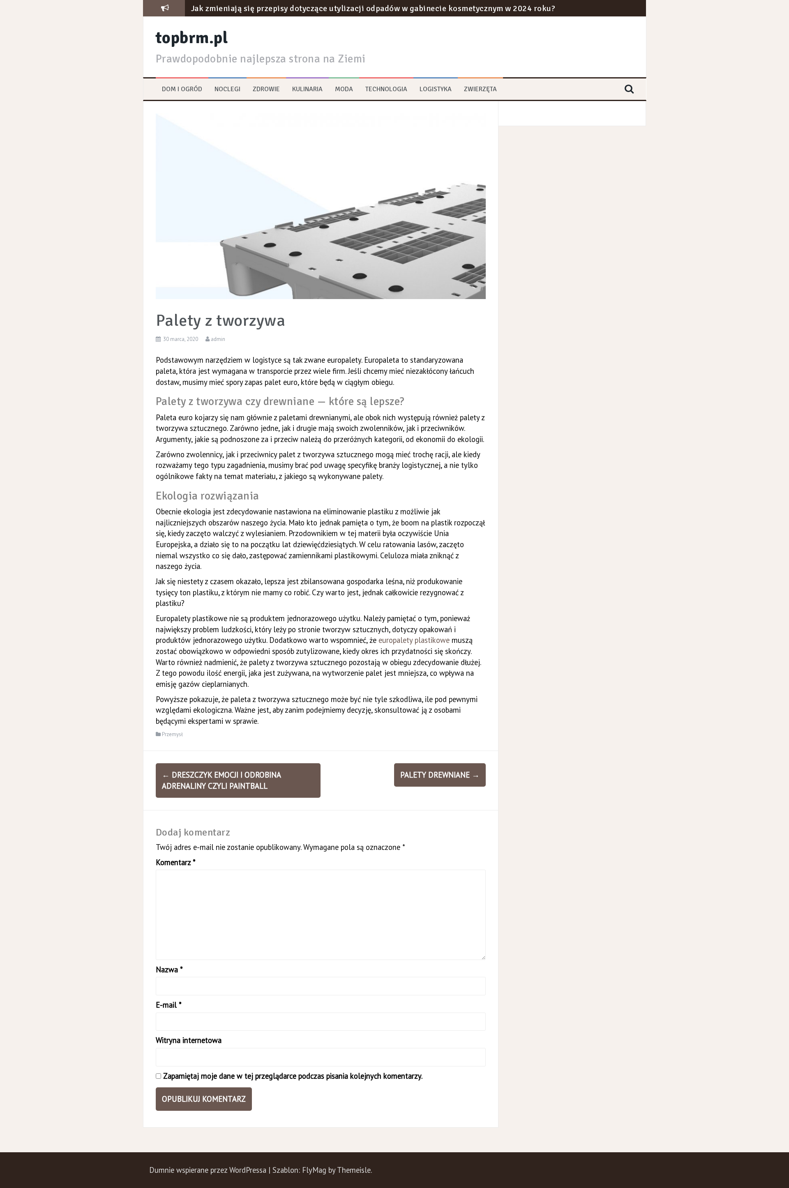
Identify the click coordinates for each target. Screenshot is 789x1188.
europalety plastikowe (414, 640)
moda (344, 89)
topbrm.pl (192, 38)
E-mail (169, 1005)
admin (218, 339)
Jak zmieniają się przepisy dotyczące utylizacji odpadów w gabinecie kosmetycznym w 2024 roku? (373, 8)
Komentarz (176, 862)
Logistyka (436, 89)
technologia (386, 89)
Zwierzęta (480, 89)
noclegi (227, 89)
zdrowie (266, 89)
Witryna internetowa (188, 1040)
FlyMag (314, 1170)
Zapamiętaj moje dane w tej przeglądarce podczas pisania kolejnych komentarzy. (292, 1076)
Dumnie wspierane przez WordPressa (208, 1170)
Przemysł (172, 734)
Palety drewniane (440, 775)
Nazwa (169, 969)
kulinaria (307, 89)
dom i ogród (182, 89)
